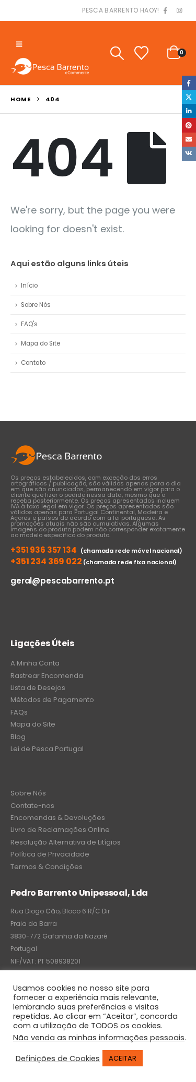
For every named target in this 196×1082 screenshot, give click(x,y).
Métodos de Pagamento (52, 700)
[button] (19, 44)
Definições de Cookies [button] (58, 1058)
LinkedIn (189, 111)
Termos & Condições (46, 867)
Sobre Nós (36, 305)
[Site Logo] (49, 66)
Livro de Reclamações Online (60, 830)
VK (189, 154)
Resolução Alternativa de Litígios (65, 842)
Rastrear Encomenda (46, 676)
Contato (33, 363)
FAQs (19, 712)
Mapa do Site (40, 343)
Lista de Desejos (37, 688)
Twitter (189, 97)
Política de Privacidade (49, 854)
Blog (18, 737)
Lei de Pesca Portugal (47, 749)
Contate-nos (32, 806)
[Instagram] (179, 11)
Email (189, 140)
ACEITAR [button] (122, 1058)
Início (29, 285)
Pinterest (189, 125)
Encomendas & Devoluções (57, 818)
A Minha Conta (35, 663)
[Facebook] (165, 11)
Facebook (189, 83)
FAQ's (29, 324)
